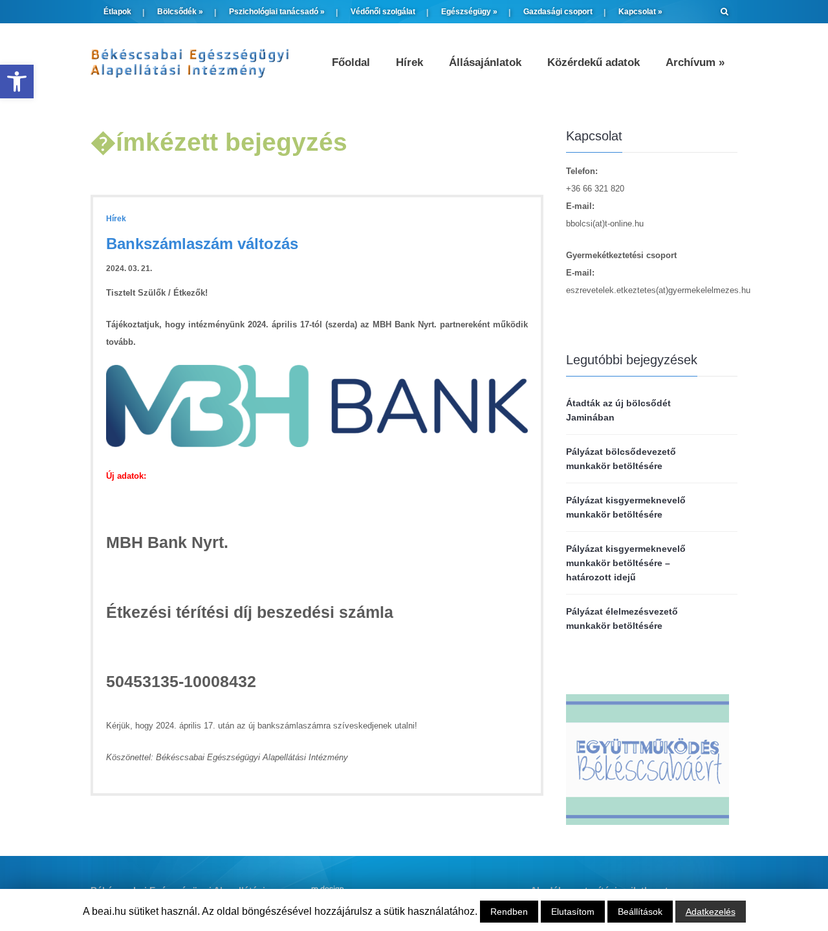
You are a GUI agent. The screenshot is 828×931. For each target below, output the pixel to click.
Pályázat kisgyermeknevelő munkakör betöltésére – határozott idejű (626, 562)
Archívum (695, 62)
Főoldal (351, 62)
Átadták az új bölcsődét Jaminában (618, 410)
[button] (17, 81)
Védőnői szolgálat (383, 11)
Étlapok (117, 11)
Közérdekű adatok (593, 62)
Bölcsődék (180, 11)
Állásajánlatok (485, 62)
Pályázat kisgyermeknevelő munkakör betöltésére (626, 507)
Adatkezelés (710, 911)
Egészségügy (469, 11)
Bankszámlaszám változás (202, 243)
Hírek (409, 62)
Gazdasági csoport (558, 11)
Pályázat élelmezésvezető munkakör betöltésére (622, 618)
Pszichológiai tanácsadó (277, 11)
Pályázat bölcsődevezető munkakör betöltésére (621, 458)
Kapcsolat (640, 11)
